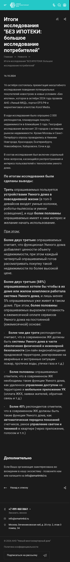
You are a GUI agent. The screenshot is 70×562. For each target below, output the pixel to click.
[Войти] (64, 5)
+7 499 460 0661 (18, 509)
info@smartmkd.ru (36, 475)
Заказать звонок (18, 512)
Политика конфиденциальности (21, 547)
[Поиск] (59, 5)
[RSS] (57, 18)
